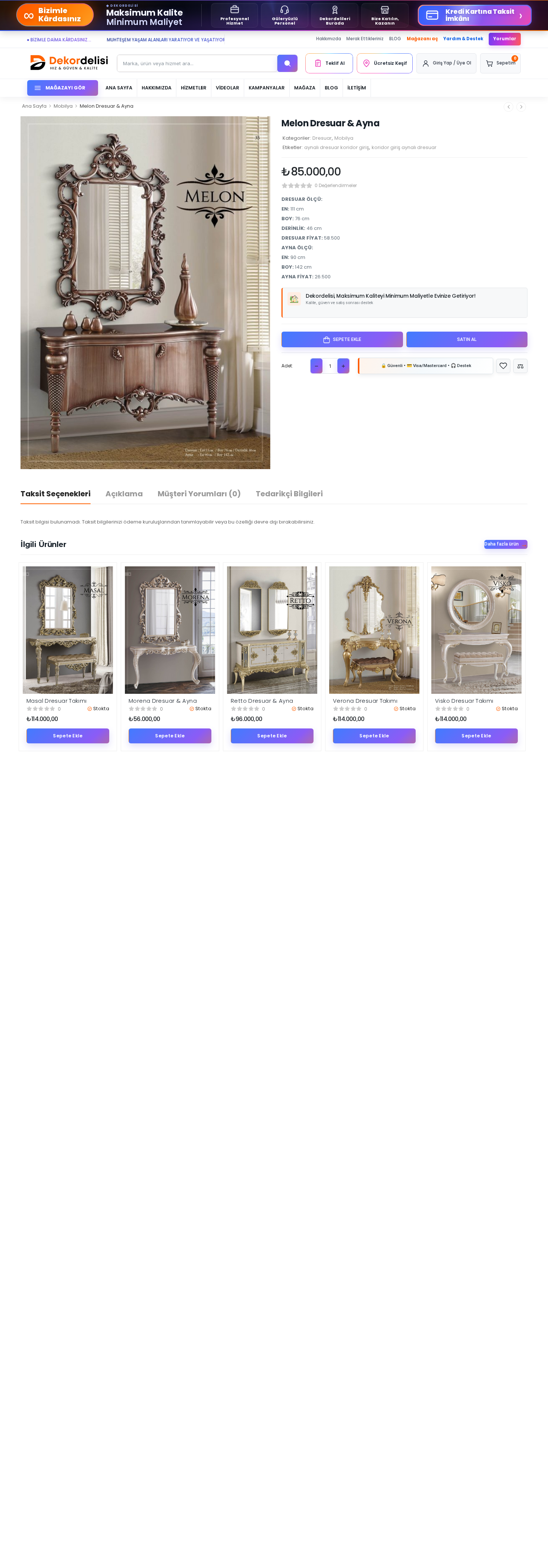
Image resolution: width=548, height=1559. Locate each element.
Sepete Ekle (347, 339)
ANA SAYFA (118, 88)
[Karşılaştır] (520, 366)
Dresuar (322, 138)
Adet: (287, 366)
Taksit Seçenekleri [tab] (56, 493)
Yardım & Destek (463, 39)
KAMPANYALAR (267, 88)
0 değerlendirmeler (336, 185)
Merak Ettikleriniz (365, 39)
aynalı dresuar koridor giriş (336, 147)
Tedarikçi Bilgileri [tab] (289, 493)
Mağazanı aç (422, 39)
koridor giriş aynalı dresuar (404, 147)
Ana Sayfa (34, 106)
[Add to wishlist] (503, 366)
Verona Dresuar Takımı (365, 701)
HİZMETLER (194, 88)
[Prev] (508, 106)
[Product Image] (145, 292)
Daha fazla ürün (501, 544)
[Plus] (343, 365)
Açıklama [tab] (124, 493)
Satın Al (466, 339)
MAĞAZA (304, 88)
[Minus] (316, 365)
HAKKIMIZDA (156, 88)
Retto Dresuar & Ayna (262, 701)
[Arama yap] (287, 63)
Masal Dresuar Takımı (56, 701)
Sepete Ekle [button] (67, 736)
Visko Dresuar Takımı (464, 701)
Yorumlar (504, 39)
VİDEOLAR (227, 88)
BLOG (395, 39)
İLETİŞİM (356, 88)
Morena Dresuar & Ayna (163, 701)
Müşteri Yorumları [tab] (199, 493)
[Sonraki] (521, 106)
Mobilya (63, 106)
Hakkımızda (328, 39)
